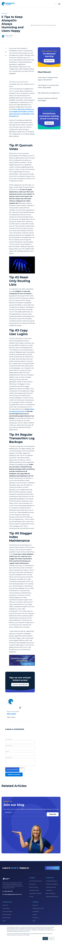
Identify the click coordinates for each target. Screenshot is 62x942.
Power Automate (7, 911)
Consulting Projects (51, 881)
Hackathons (49, 890)
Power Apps (5, 908)
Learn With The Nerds (35, 893)
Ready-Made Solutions (52, 896)
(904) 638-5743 (8, 891)
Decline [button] (51, 938)
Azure (4, 921)
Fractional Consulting (52, 884)
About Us (35, 905)
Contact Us (49, 123)
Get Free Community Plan (20, 684)
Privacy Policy (26, 931)
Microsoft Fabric (6, 914)
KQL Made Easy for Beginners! (49, 93)
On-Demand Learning (35, 881)
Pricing (31, 896)
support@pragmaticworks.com (13, 894)
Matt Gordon (9, 35)
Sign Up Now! (49, 60)
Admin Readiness (50, 893)
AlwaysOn (4, 13)
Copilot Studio (6, 917)
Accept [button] (45, 938)
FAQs (34, 921)
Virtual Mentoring (51, 887)
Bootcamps (32, 884)
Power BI (5, 905)
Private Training (33, 887)
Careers (35, 914)
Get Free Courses (52, 868)
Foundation (36, 911)
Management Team (38, 908)
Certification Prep (34, 890)
